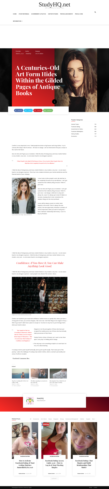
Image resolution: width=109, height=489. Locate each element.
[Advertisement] (54, 36)
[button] (95, 12)
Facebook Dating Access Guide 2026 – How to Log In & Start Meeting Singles (54, 464)
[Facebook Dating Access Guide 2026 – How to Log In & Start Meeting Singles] (54, 440)
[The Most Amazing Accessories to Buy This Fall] (39, 373)
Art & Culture (39, 53)
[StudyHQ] (30, 401)
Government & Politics (38, 14)
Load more (53, 478)
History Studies (53, 14)
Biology (62, 419)
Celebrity (82, 419)
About (90, 487)
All (30, 419)
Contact (95, 487)
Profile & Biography (66, 14)
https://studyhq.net (41, 400)
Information (17, 21)
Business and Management (72, 419)
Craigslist (88, 419)
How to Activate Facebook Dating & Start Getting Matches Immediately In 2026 (25, 464)
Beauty (50, 419)
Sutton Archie (22, 473)
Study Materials (24, 14)
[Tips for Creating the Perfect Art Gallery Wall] (20, 373)
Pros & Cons (79, 14)
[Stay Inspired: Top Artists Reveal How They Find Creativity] (58, 373)
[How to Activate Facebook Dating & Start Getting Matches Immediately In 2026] (25, 440)
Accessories (36, 419)
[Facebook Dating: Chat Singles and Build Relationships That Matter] (84, 440)
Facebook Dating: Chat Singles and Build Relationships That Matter (84, 464)
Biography (56, 419)
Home (15, 14)
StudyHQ (28, 53)
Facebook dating (25, 456)
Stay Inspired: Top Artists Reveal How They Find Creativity (58, 381)
